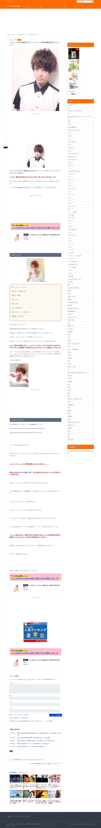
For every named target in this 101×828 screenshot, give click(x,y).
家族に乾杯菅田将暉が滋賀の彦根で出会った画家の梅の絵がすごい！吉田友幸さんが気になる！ (39, 733)
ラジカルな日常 (13, 6)
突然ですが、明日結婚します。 (75, 399)
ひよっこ (70, 150)
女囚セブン (70, 314)
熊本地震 (70, 381)
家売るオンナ (71, 325)
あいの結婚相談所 (72, 127)
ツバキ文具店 (71, 214)
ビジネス (70, 247)
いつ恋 (69, 133)
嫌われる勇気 (71, 320)
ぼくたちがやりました (73, 153)
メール (11, 702)
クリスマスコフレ (72, 188)
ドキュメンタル (71, 217)
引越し (69, 340)
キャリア (70, 182)
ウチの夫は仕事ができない (74, 171)
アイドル (70, 162)
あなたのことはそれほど (74, 130)
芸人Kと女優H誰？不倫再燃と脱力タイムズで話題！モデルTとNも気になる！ (36, 740)
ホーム (9, 34)
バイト (69, 238)
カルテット (70, 176)
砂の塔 (69, 390)
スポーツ (70, 200)
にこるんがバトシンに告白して (21, 472)
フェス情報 (70, 252)
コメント (11, 683)
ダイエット (70, 209)
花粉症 (69, 410)
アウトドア (70, 165)
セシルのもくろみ (72, 206)
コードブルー (71, 194)
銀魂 (69, 434)
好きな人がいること (73, 317)
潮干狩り (70, 378)
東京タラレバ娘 (71, 366)
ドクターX (70, 220)
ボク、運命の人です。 (73, 261)
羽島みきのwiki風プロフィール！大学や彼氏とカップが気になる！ (33, 743)
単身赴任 (70, 299)
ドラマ (69, 223)
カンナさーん (71, 179)
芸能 (13, 34)
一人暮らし (70, 273)
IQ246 (69, 124)
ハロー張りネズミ (72, 235)
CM (68, 113)
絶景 (69, 401)
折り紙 (69, 355)
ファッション (52, 7)
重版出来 (70, 428)
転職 (69, 419)
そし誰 (69, 144)
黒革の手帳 (70, 439)
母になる (70, 375)
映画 (69, 361)
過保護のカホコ (71, 425)
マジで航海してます (73, 264)
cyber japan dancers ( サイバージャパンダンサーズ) (80, 117)
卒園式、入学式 (71, 296)
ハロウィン (70, 232)
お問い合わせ (28, 7)
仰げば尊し (70, 282)
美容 (41, 7)
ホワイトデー (71, 258)
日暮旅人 (70, 358)
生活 (69, 384)
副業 (69, 293)
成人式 (69, 352)
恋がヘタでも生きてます (74, 343)
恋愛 (64, 7)
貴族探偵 (70, 416)
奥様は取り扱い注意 (73, 308)
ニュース (70, 226)
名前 (10, 695)
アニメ (69, 168)
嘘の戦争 (70, 305)
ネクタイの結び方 (72, 229)
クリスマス (70, 185)
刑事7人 (70, 290)
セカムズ (70, 203)
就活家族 (70, 331)
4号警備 (70, 105)
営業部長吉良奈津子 (73, 302)
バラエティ (70, 241)
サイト (11, 708)
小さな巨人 (70, 328)
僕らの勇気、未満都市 (73, 287)
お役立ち (88, 7)
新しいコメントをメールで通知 (19, 714)
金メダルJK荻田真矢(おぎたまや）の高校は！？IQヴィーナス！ (45, 763)
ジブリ (69, 197)
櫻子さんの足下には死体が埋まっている (78, 372)
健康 (69, 285)
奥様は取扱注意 (71, 311)
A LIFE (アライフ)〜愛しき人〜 (75, 110)
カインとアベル (71, 174)
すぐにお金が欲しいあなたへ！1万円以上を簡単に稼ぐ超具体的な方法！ (23, 824)
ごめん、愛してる (72, 141)
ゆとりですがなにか (73, 159)
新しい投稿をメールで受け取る (19, 718)
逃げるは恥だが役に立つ (74, 422)
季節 (69, 323)
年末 (69, 337)
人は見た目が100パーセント (75, 279)
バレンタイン (71, 244)
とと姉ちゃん (71, 147)
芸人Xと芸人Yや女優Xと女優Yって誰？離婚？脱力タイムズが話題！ (34, 737)
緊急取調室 (70, 404)
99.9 (69, 108)
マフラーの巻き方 (72, 267)
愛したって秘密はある (73, 349)
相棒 (69, 387)
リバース (70, 270)
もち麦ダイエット (72, 156)
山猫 (69, 334)
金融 (69, 431)
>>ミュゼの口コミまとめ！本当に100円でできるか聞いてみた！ (34, 228)
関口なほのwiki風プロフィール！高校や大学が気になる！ (31, 746)
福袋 (69, 396)
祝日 (69, 393)
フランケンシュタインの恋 (74, 255)
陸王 (69, 436)
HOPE (69, 121)
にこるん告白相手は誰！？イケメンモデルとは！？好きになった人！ (27, 759)
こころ (69, 139)
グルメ (76, 7)
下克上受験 (70, 276)
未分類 (69, 363)
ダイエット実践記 (72, 212)
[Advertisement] (50, 21)
